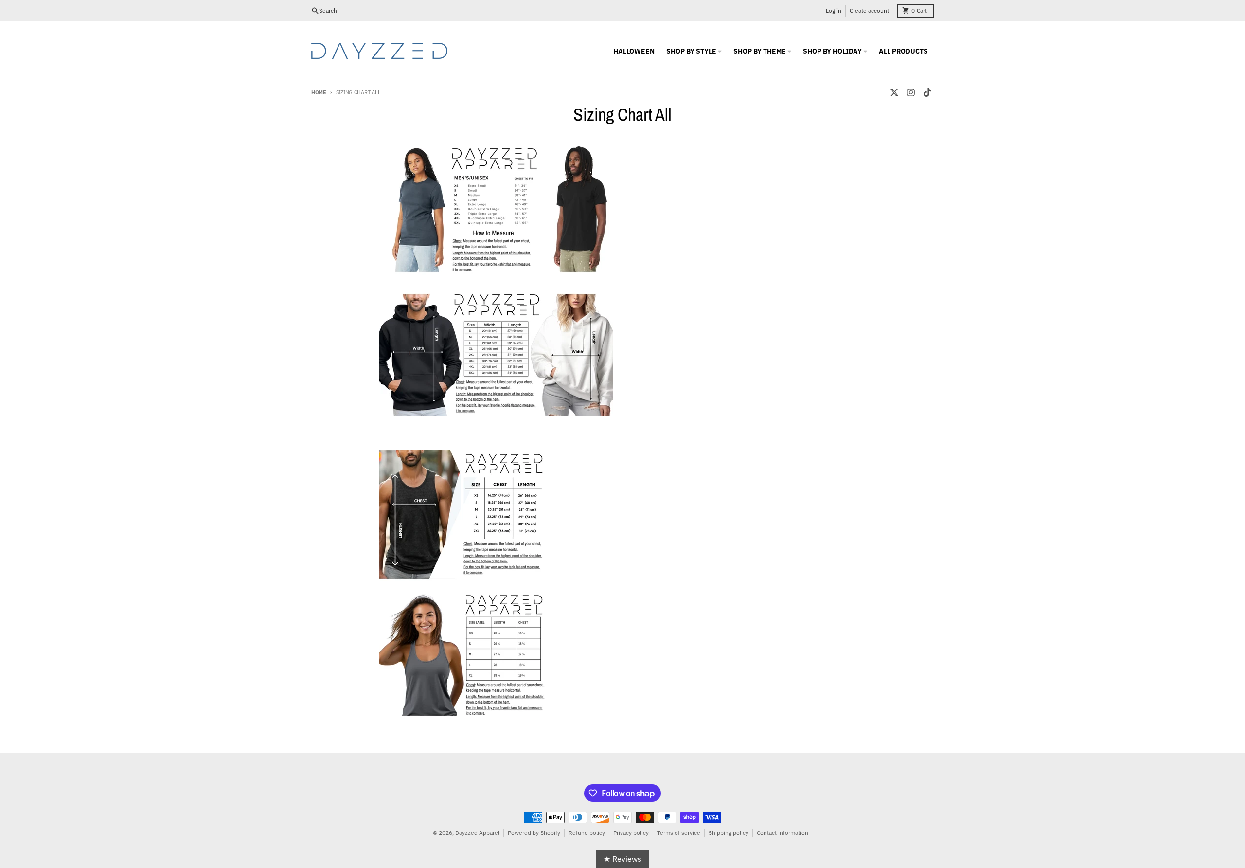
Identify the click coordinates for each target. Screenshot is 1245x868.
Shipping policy (728, 832)
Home (318, 92)
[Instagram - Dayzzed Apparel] (911, 92)
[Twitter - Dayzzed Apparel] (894, 92)
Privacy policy (631, 832)
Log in (833, 10)
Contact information (782, 832)
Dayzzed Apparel (477, 832)
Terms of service (678, 832)
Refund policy (587, 832)
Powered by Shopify (534, 832)
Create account (869, 10)
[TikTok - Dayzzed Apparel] (927, 92)
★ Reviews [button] (622, 859)
